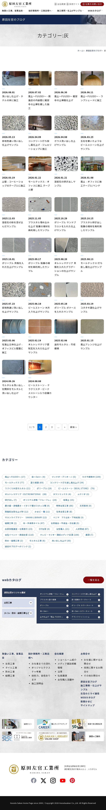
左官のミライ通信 (90, 693)
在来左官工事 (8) (64, 511)
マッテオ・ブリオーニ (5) (64, 476)
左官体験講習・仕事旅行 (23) (18, 529)
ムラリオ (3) (83, 494)
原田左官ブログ (89, 681)
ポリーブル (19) (44, 488)
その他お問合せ (92, 675)
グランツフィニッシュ (81, 617)
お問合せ (85, 653)
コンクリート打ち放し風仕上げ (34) (67, 482)
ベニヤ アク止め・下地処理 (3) (68, 517)
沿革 (60, 671)
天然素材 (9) (86, 505)
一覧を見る (94, 580)
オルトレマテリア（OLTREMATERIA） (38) (26, 494)
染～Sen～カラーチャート (82, 611)
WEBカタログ (88, 697)
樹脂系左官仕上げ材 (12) (16, 511)
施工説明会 (37, 683)
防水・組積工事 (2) (14, 540)
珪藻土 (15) (68, 500)
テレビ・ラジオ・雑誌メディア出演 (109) (59, 534)
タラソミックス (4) (62, 494)
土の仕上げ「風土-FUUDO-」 (52, 617)
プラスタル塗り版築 (48, 599)
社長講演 (62, 675)
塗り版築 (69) (37, 482)
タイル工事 (11, 667)
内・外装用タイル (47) (33, 523)
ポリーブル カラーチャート (83, 605)
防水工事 (10, 671)
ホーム (80, 50)
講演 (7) (89, 534)
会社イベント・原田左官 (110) (19, 534)
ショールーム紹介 (67, 659)
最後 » (73, 427)
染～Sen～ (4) (38, 476)
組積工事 (10, 675)
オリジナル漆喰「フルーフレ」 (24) (40, 500)
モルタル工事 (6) (37, 540)
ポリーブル (44, 605)
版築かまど (86, 701)
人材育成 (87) (82, 529)
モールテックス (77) (14, 482)
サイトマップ (88, 705)
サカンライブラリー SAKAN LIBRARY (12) (26, 517)
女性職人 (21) (62, 529)
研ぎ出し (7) (11, 500)
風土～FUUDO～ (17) (15, 476)
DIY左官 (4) (44, 529)
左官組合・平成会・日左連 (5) (65, 523)
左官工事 (10, 663)
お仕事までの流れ (41, 663)
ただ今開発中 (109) (91, 476)
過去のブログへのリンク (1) (18, 546)
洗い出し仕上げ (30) (61, 540)
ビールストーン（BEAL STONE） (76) (76, 488)
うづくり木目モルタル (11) (17, 488)
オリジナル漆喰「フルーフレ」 (52, 594)
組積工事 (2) (11, 523)
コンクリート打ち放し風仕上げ (84, 594)
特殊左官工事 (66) (64, 505)
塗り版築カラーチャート (81, 599)
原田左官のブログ (93, 50)
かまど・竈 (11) (42, 511)
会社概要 (59, 653)
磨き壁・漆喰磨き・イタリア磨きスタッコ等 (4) (27, 505)
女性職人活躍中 (66, 679)
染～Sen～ (44, 611)
